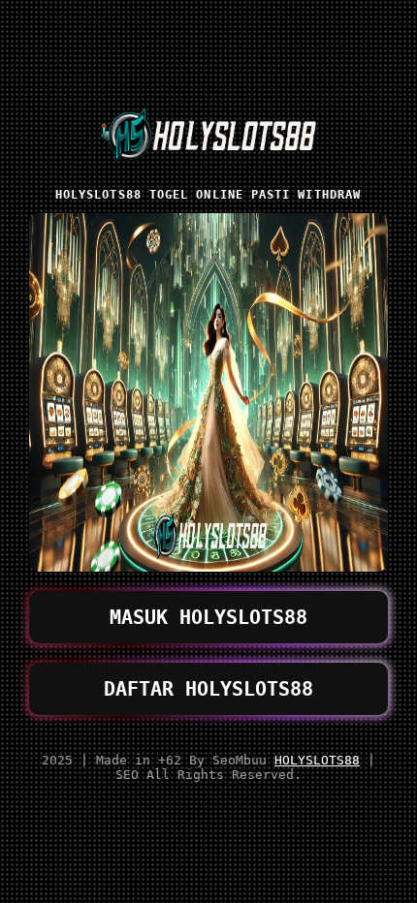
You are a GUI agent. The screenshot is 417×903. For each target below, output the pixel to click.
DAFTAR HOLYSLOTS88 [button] (208, 689)
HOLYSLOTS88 (317, 760)
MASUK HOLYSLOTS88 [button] (208, 617)
